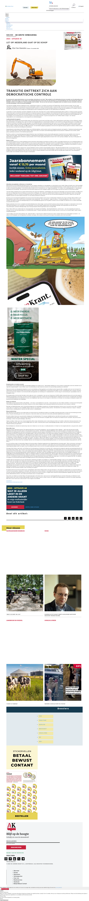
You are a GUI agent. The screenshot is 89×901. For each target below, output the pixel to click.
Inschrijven (16, 847)
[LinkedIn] (73, 518)
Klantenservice (9, 29)
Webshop (8, 23)
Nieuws (7, 17)
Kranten (8, 22)
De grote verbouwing (26, 35)
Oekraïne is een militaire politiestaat (55, 703)
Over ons (8, 27)
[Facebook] (65, 518)
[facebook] (10, 858)
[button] (74, 5)
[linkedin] (14, 858)
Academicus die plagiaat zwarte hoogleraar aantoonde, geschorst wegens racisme (60, 615)
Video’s (6, 21)
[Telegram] (77, 518)
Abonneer (34, 7)
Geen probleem (5, 889)
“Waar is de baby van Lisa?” (13, 614)
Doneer (26, 7)
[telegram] (23, 858)
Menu (7, 14)
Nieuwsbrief (8, 26)
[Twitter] (69, 518)
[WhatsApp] (81, 518)
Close (7, 15)
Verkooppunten (9, 25)
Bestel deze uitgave (32, 507)
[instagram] (5, 858)
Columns (7, 20)
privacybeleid (59, 887)
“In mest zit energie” (12, 703)
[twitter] (18, 858)
